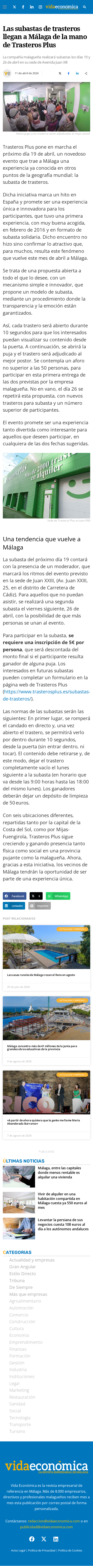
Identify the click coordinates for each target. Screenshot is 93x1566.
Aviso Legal (18, 1550)
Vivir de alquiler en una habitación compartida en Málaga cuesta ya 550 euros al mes (62, 1201)
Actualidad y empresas (32, 1260)
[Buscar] (84, 7)
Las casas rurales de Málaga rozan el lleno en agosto (41, 974)
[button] (14, 896)
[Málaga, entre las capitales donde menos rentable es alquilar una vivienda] (19, 1177)
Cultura (16, 1328)
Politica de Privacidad (41, 1550)
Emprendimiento (26, 1342)
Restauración (22, 1397)
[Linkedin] (58, 1541)
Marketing (19, 1390)
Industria (18, 1369)
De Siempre (21, 1287)
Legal (14, 1383)
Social (15, 1411)
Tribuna (17, 1280)
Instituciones (21, 1376)
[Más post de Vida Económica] (7, 72)
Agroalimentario (25, 1301)
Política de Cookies (70, 1550)
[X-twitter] (46, 1541)
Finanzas (17, 1349)
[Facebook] (34, 1541)
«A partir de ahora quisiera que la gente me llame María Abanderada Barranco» (43, 1122)
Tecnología (19, 1418)
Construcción (22, 1321)
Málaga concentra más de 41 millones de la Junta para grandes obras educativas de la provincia (42, 1048)
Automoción (21, 1308)
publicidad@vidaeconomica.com (46, 1527)
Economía (19, 1335)
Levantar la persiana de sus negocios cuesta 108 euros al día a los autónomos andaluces (63, 1224)
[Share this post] (85, 73)
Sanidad (17, 1404)
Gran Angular (22, 1267)
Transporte (20, 1424)
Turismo (17, 1431)
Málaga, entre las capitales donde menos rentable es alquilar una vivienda (59, 1172)
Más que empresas (28, 1294)
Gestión (16, 1363)
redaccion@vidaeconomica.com (54, 1521)
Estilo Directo (22, 1273)
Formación (19, 1356)
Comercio (18, 1315)
